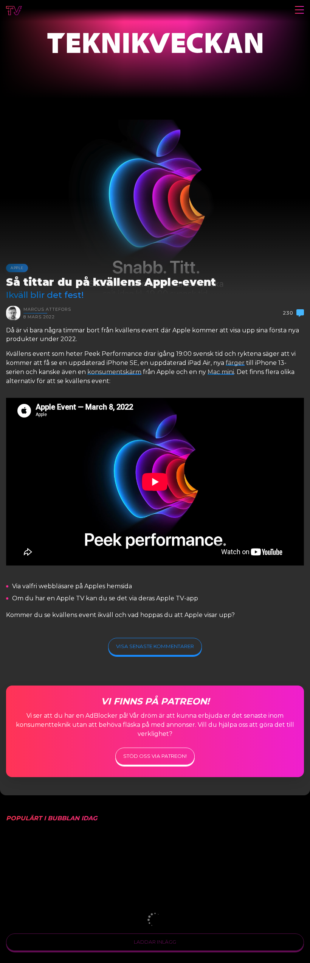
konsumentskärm (114, 372)
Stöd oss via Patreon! (155, 756)
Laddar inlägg (155, 942)
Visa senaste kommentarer (155, 646)
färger (235, 362)
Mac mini (221, 372)
